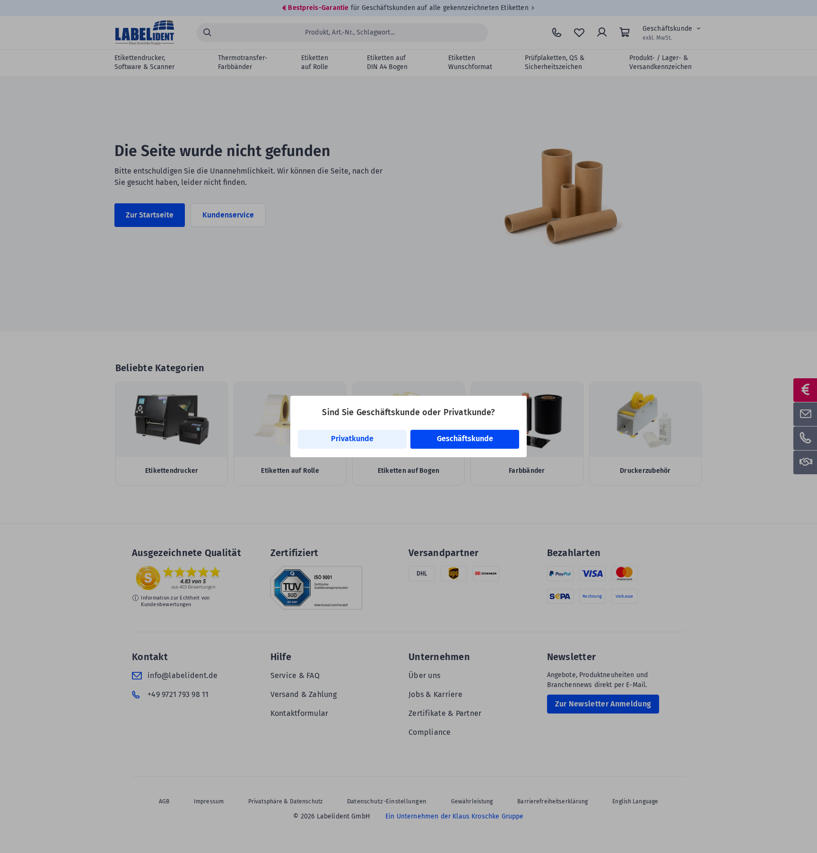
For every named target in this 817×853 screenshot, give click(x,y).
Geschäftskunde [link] (465, 438)
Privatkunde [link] (352, 438)
